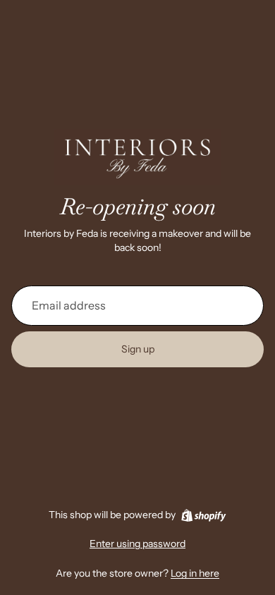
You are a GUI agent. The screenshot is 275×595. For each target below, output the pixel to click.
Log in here (195, 573)
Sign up (137, 349)
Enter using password (137, 543)
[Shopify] (203, 515)
